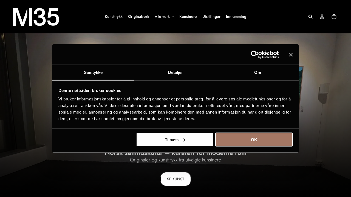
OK (254, 139)
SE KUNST (175, 179)
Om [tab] (257, 72)
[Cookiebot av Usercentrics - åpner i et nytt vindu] (255, 54)
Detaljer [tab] (175, 72)
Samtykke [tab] (93, 72)
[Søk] (310, 17)
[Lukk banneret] (291, 54)
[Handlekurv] (334, 17)
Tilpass (172, 139)
